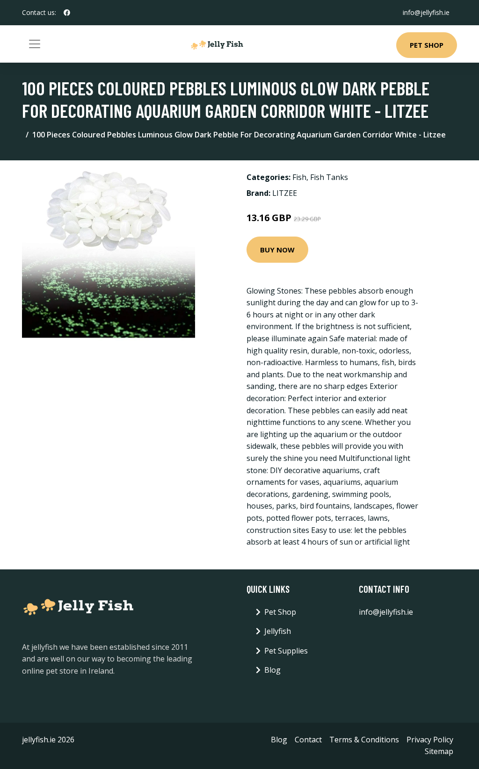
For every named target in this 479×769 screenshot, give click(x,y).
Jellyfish (277, 631)
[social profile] (67, 13)
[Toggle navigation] (34, 44)
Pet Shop (426, 45)
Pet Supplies (286, 651)
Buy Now (277, 249)
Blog (272, 670)
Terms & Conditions (364, 739)
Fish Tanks (329, 177)
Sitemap (439, 751)
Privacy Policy (429, 739)
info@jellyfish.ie (426, 12)
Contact (308, 739)
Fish (299, 177)
